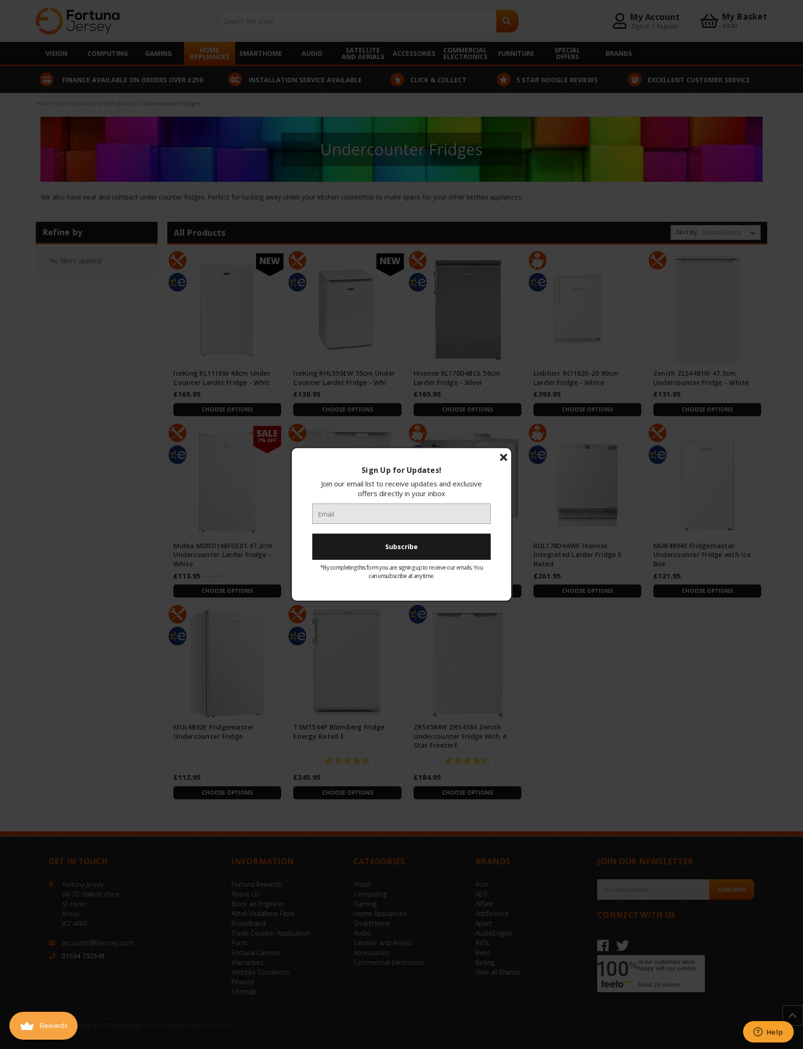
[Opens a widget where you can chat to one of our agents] (768, 1032)
